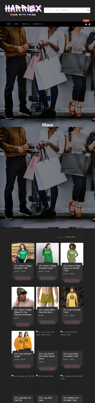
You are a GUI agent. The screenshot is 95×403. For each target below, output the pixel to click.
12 (56, 237)
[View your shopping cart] (86, 24)
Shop (16, 24)
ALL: (61, 237)
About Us (26, 24)
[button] (23, 324)
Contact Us (37, 24)
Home (9, 24)
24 (58, 237)
